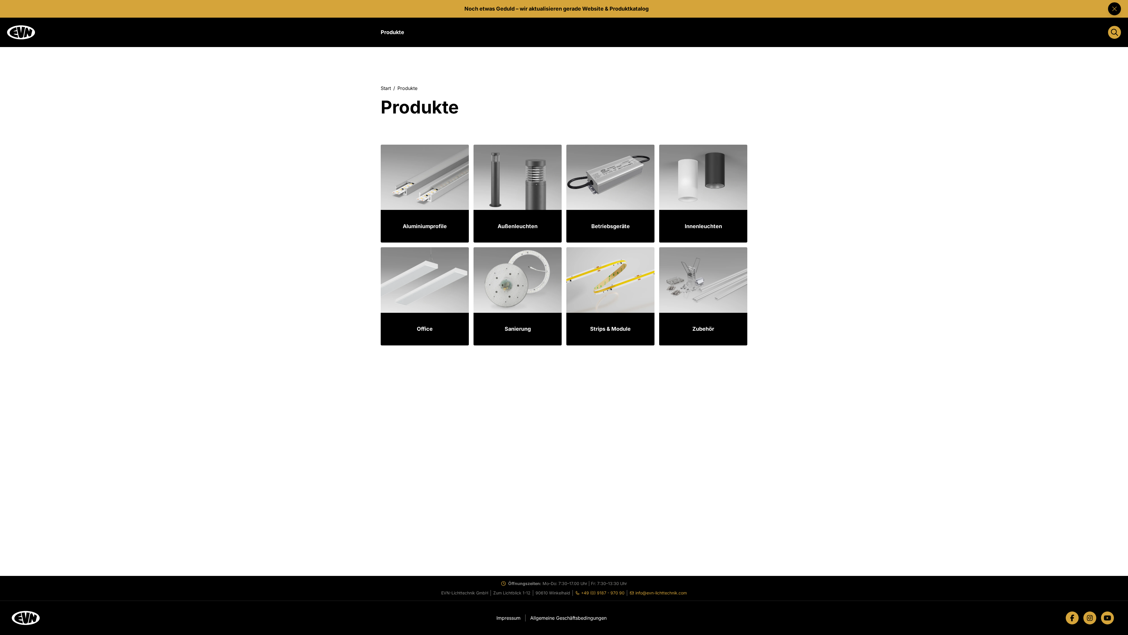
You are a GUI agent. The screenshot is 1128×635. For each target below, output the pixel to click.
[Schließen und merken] (1114, 8)
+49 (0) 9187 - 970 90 (601, 593)
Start (386, 88)
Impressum (508, 618)
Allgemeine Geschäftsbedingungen (568, 618)
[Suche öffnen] (1114, 32)
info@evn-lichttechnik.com (659, 593)
